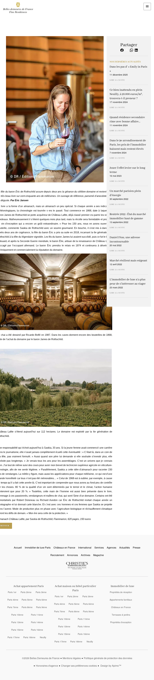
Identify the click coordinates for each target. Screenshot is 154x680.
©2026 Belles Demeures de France (41, 658)
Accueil (18, 7)
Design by (110, 665)
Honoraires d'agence (47, 665)
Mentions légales (72, 658)
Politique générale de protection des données (108, 658)
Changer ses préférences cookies (79, 665)
